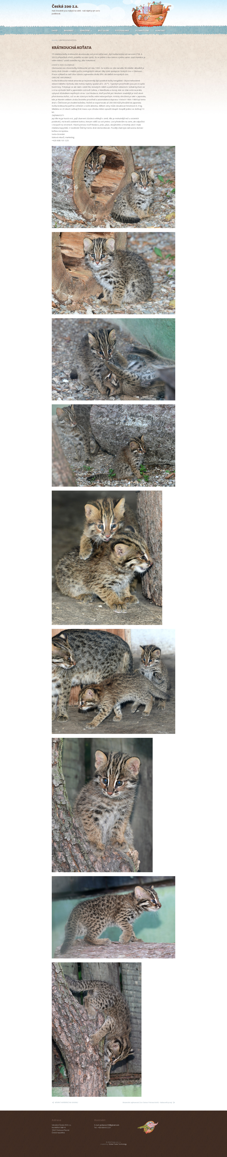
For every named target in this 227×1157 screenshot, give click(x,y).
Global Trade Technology (118, 1144)
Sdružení (85, 30)
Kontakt (160, 30)
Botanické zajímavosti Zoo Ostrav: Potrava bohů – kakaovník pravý (147, 1102)
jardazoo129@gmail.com (109, 1125)
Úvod (55, 30)
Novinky (68, 30)
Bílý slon (103, 30)
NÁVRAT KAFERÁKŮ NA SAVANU (66, 1102)
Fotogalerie (122, 30)
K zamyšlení (142, 30)
